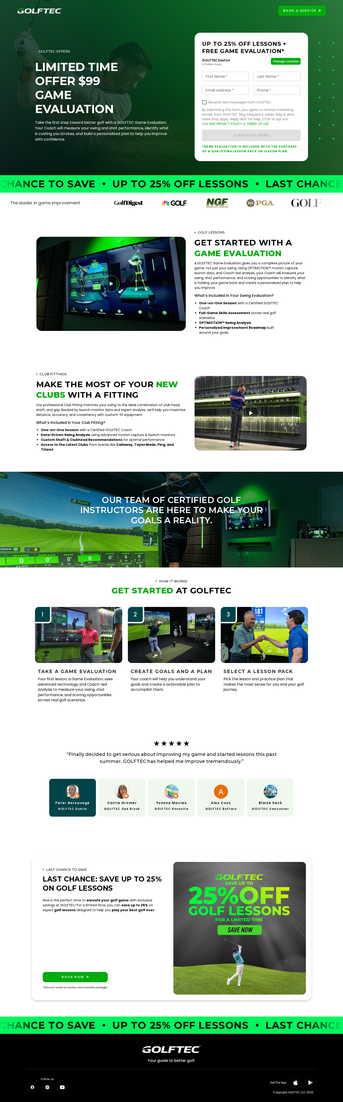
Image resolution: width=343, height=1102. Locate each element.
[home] (39, 10)
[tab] (72, 797)
